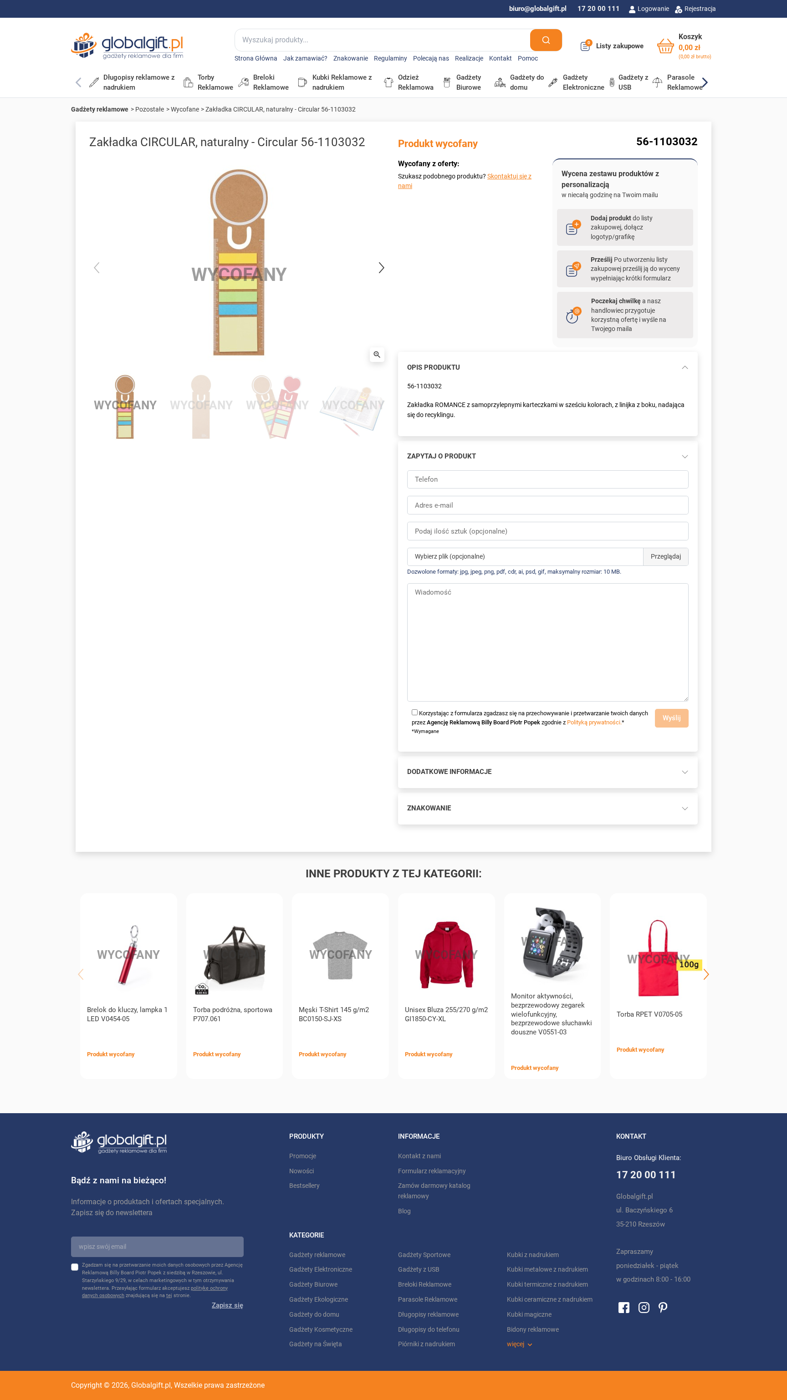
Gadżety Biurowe (313, 1284)
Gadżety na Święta (315, 1344)
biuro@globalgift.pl (538, 9)
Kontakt (500, 58)
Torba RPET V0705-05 (649, 1014)
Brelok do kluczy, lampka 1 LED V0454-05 (127, 1014)
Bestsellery (304, 1186)
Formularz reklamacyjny (432, 1171)
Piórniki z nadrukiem (426, 1344)
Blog (404, 1211)
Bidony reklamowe (533, 1330)
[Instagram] (644, 1307)
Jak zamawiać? (305, 58)
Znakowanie (350, 58)
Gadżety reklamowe (99, 109)
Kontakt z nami (419, 1156)
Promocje (302, 1156)
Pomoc (528, 58)
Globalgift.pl (151, 1385)
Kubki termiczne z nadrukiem (547, 1284)
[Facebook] (623, 1307)
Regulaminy (390, 58)
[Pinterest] (663, 1307)
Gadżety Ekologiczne (318, 1299)
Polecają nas (431, 58)
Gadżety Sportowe (424, 1255)
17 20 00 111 (598, 9)
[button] (684, 46)
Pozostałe (149, 109)
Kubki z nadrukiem (533, 1255)
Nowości (301, 1171)
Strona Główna (256, 58)
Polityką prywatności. (594, 722)
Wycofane (185, 109)
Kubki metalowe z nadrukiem (547, 1269)
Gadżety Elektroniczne (320, 1269)
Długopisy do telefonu (429, 1330)
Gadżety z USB (418, 1269)
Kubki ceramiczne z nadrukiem (550, 1299)
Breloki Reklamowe (424, 1284)
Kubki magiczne (529, 1315)
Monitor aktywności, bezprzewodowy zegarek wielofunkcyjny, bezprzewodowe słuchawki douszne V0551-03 (551, 1014)
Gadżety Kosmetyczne (321, 1330)
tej (169, 1295)
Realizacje (469, 58)
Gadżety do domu (314, 1315)
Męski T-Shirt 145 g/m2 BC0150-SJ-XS (334, 1014)
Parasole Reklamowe (427, 1299)
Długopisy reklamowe (428, 1315)
